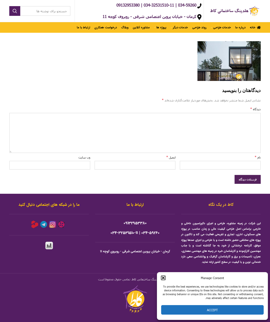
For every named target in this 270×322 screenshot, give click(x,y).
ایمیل (171, 157)
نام (258, 157)
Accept (212, 310)
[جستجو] (14, 11)
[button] (163, 278)
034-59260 (150, 233)
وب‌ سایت (84, 157)
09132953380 (135, 223)
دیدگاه (255, 109)
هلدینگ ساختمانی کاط (146, 279)
